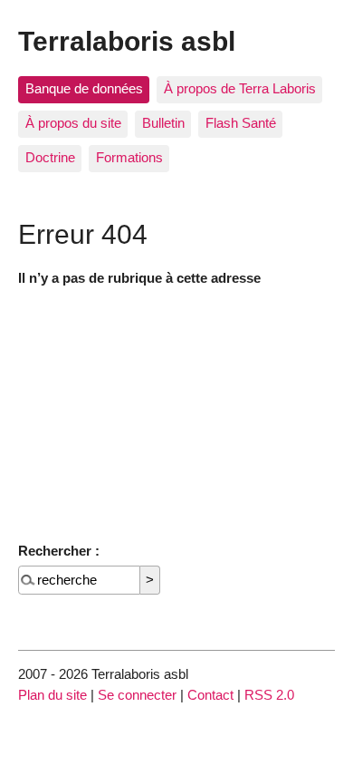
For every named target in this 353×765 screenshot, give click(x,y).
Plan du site (52, 694)
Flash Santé (240, 123)
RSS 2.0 (269, 694)
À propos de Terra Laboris (240, 88)
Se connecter (137, 694)
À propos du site (73, 123)
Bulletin (163, 123)
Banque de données (84, 88)
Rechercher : (59, 550)
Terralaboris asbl (126, 40)
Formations (129, 157)
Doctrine (50, 157)
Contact (210, 694)
